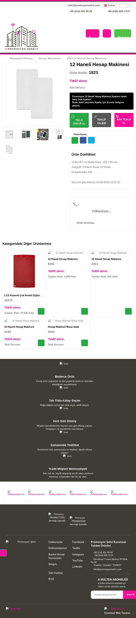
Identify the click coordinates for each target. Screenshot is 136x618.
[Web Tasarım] (117, 609)
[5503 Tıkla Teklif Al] (84, 343)
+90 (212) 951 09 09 (80, 11)
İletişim (52, 564)
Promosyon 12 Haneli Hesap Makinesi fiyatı (94, 96)
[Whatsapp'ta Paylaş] (74, 140)
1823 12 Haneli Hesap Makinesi (87, 58)
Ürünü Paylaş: (80, 134)
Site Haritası (55, 573)
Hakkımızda (55, 542)
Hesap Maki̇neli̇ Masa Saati (63, 326)
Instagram (78, 554)
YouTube (77, 560)
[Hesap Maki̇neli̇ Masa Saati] (68, 321)
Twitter (76, 548)
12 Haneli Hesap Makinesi (63, 259)
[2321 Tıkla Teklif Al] (128, 311)
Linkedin (77, 566)
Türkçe (111, 5)
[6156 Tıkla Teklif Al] (41, 343)
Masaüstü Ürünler (21, 58)
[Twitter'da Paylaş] (91, 140)
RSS (51, 579)
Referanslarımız (57, 548)
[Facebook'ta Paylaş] (83, 140)
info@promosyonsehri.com (83, 5)
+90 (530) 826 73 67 (118, 11)
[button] (80, 34)
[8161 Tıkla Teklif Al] (84, 311)
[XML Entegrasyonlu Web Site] (36, 609)
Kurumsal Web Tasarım (117, 613)
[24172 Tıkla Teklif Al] (41, 311)
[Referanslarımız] (16, 493)
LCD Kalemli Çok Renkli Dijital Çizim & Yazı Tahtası (34, 295)
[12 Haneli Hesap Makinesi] (68, 253)
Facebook (78, 542)
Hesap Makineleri (50, 58)
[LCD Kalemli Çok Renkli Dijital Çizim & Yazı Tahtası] (24, 271)
